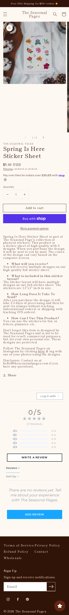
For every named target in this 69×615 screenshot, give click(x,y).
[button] (5, 14)
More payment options (34, 228)
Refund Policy (16, 551)
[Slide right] (43, 137)
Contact (41, 551)
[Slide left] (26, 137)
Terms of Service (19, 545)
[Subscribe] (51, 586)
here (41, 351)
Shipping (8, 168)
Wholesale (13, 557)
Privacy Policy (47, 545)
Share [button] (12, 375)
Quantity (8, 186)
